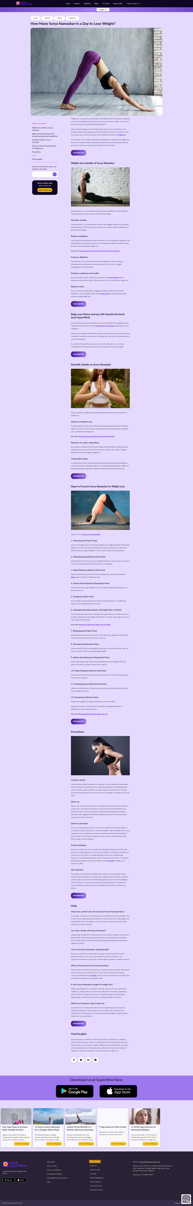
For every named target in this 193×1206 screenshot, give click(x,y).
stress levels (105, 293)
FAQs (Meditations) (97, 1178)
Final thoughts (37, 159)
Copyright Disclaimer (54, 1174)
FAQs (34, 155)
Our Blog (93, 1174)
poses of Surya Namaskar (91, 534)
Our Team (105, 3)
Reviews (77, 3)
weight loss (122, 135)
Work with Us (95, 1161)
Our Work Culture (96, 1190)
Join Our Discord (96, 1186)
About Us (93, 1166)
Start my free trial (44, 190)
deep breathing (113, 277)
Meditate (87, 3)
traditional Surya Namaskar (104, 326)
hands (73, 577)
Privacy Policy (52, 1166)
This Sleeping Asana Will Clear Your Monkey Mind (96, 436)
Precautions (36, 152)
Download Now (78, 153)
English (101, 9)
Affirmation (51, 1162)
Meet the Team (95, 1170)
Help (48, 1182)
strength (111, 861)
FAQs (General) (95, 1182)
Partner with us (133, 3)
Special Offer (117, 3)
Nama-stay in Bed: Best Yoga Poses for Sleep (94, 624)
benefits (93, 975)
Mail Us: (146, 1162)
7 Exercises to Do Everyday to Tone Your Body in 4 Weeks (99, 251)
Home (68, 3)
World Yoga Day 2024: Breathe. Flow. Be (93, 714)
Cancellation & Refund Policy (57, 1178)
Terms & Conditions (54, 1170)
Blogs (96, 3)
